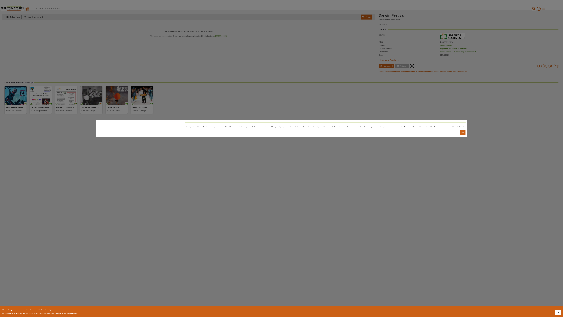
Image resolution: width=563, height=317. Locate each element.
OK (463, 132)
